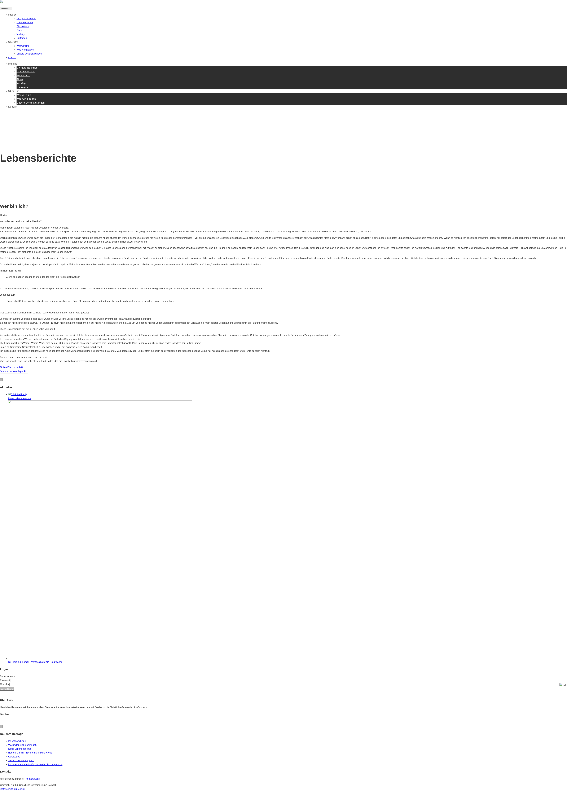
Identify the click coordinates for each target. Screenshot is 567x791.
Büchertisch (23, 26)
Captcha (4, 684)
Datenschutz (6, 789)
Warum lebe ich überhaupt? (22, 745)
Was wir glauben (25, 49)
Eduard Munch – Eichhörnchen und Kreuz (30, 752)
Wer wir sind (23, 46)
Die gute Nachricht (26, 18)
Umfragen (22, 38)
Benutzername (8, 676)
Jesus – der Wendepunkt (21, 760)
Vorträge (21, 34)
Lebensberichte (25, 22)
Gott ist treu (14, 756)
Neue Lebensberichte (19, 749)
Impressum (19, 789)
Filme (19, 30)
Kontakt (12, 57)
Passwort (5, 680)
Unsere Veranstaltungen (29, 53)
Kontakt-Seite (33, 779)
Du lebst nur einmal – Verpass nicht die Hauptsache (35, 764)
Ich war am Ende (17, 741)
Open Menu (6, 8)
